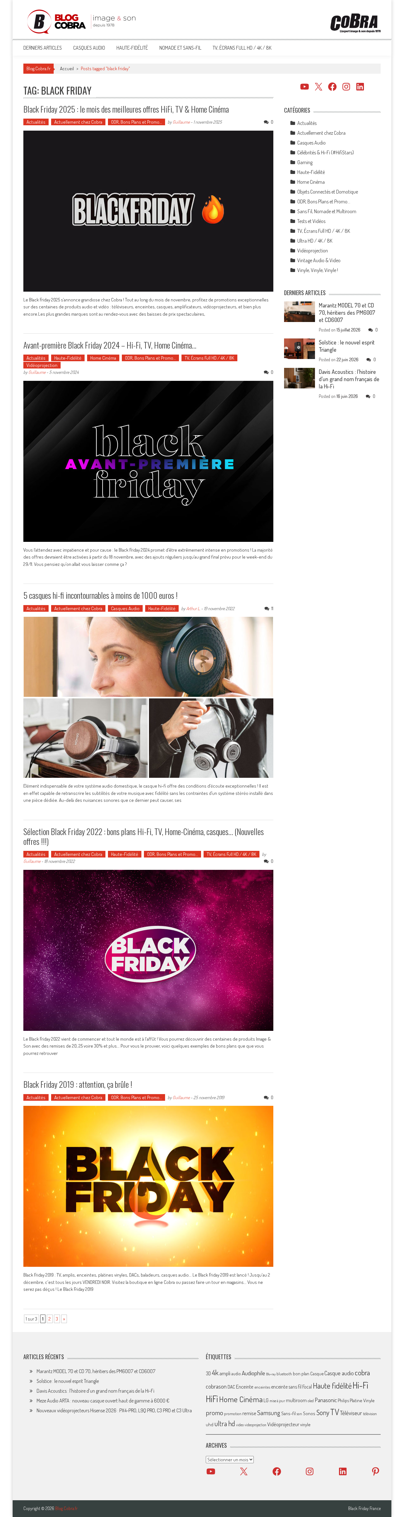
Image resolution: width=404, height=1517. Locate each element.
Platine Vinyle (362, 1400)
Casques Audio (89, 48)
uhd (209, 1424)
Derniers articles (42, 48)
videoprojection (255, 1424)
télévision (370, 1413)
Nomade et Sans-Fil (180, 48)
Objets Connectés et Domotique (327, 192)
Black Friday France (364, 1508)
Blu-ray (271, 1374)
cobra (362, 1372)
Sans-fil (288, 1413)
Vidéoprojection (42, 365)
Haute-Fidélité (132, 48)
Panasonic (326, 1399)
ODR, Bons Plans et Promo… (136, 122)
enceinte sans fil (286, 1387)
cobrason (216, 1386)
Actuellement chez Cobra (78, 122)
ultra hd (224, 1423)
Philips (343, 1400)
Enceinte (244, 1386)
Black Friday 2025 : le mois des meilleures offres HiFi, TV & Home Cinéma (126, 109)
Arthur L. (193, 608)
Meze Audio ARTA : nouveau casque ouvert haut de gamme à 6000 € (103, 1400)
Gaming (304, 162)
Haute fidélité (332, 1385)
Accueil (67, 68)
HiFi (212, 1398)
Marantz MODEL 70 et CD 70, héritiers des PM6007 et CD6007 (347, 312)
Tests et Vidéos (311, 221)
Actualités (36, 122)
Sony (322, 1412)
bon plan (301, 1374)
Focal (307, 1387)
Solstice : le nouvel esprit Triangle (68, 1381)
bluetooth (284, 1373)
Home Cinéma (103, 358)
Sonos (309, 1413)
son (299, 1413)
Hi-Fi (360, 1385)
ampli (224, 1373)
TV (334, 1412)
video (240, 1424)
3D (208, 1373)
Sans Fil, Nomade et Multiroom (326, 211)
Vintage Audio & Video (319, 260)
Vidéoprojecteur (283, 1424)
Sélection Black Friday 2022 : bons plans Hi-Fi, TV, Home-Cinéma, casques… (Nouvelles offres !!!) (143, 836)
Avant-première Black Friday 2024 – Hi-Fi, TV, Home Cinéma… (109, 345)
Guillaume (181, 122)
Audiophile (253, 1373)
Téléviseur (351, 1412)
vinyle (305, 1424)
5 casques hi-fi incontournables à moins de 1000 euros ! (100, 595)
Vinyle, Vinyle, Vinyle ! (317, 270)
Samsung (268, 1413)
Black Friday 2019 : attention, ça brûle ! (77, 1084)
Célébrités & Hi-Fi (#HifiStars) (325, 152)
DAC (231, 1387)
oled (311, 1400)
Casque (317, 1373)
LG (266, 1400)
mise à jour (277, 1400)
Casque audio (339, 1373)
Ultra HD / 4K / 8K (314, 241)
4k (215, 1372)
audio (236, 1373)
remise (249, 1413)
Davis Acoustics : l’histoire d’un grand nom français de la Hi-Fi (349, 379)
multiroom (296, 1400)
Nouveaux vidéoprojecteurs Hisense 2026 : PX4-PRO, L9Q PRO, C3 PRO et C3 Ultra (114, 1410)
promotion (232, 1413)
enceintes (262, 1387)
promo (214, 1412)
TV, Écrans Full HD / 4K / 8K (242, 48)
